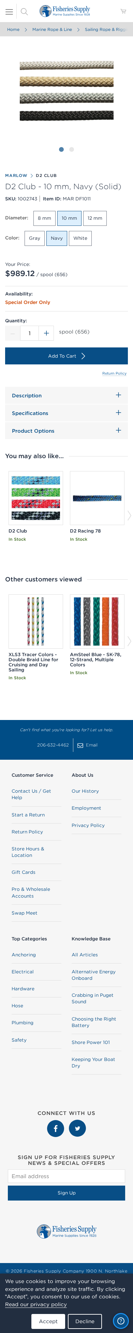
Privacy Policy (88, 825)
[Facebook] (56, 1123)
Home (13, 29)
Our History (85, 791)
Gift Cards (23, 872)
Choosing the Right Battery (94, 1022)
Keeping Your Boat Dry (93, 1062)
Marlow (16, 175)
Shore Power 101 (91, 1042)
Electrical (23, 972)
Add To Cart (62, 356)
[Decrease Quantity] (12, 333)
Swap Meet (25, 913)
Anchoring (24, 955)
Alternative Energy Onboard (94, 975)
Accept (48, 1321)
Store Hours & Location (28, 852)
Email (92, 745)
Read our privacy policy (36, 1304)
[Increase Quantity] (46, 333)
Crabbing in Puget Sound (93, 998)
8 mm (44, 218)
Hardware (23, 989)
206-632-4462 (53, 745)
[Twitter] (77, 1123)
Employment (86, 808)
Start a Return (28, 815)
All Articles (85, 955)
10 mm (69, 218)
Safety (19, 1040)
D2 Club (46, 175)
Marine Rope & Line (52, 29)
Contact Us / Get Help (31, 794)
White (80, 238)
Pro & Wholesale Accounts (31, 892)
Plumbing (22, 1023)
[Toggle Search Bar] (24, 11)
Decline (84, 1321)
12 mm (95, 218)
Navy (57, 238)
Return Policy (114, 373)
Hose (17, 1006)
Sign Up (67, 1193)
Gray (34, 238)
